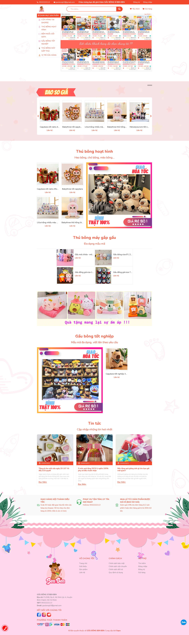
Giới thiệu (83, 566)
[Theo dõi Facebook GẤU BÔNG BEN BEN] (39, 615)
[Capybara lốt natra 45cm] (49, 112)
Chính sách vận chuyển (118, 566)
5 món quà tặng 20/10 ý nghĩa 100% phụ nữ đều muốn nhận (93, 469)
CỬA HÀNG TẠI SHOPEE (47, 21)
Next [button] (151, 116)
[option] (106, 39)
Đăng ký (136, 2)
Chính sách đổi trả (116, 569)
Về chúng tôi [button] (86, 558)
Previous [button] (38, 116)
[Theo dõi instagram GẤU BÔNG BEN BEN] (49, 615)
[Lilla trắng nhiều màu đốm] (94, 112)
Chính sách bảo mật (116, 563)
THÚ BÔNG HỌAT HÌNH (48, 28)
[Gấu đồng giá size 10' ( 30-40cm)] (65, 275)
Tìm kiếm (142, 563)
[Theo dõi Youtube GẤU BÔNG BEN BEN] (44, 615)
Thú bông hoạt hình (94, 151)
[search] (119, 9)
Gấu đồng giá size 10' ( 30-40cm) (89, 272)
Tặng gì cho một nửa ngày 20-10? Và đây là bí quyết (54, 469)
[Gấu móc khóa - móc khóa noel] (65, 257)
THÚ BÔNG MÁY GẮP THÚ (48, 49)
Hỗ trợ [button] (142, 558)
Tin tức (94, 423)
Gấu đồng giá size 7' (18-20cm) (127, 272)
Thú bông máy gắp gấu (94, 237)
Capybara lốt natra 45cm (51, 127)
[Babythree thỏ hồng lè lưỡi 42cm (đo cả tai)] (117, 112)
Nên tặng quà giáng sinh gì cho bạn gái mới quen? (133, 469)
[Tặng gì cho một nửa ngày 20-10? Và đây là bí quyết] (55, 448)
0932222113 (44, 2)
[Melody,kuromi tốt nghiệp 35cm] (139, 112)
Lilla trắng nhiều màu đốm (96, 127)
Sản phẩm (83, 569)
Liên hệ (82, 572)
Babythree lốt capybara (72, 127)
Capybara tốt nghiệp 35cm (117, 374)
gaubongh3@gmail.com (65, 2)
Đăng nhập (147, 2)
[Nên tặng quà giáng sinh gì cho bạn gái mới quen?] (134, 448)
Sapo (118, 630)
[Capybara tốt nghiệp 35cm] (116, 359)
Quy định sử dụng (116, 572)
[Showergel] (70, 380)
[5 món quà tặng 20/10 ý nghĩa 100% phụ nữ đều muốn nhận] (94, 448)
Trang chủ (83, 563)
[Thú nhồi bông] (119, 195)
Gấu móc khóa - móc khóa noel (88, 254)
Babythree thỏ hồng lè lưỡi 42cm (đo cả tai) (126, 127)
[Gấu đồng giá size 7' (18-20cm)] (103, 275)
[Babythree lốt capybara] (72, 112)
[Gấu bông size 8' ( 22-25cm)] (103, 257)
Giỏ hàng (141, 572)
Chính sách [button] (115, 558)
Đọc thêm (43, 482)
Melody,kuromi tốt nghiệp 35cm (144, 127)
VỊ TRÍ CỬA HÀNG (48, 55)
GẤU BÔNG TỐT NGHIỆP (48, 42)
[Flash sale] (94, 92)
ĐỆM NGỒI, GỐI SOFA (47, 35)
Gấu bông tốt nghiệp (94, 336)
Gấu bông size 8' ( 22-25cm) (125, 254)
